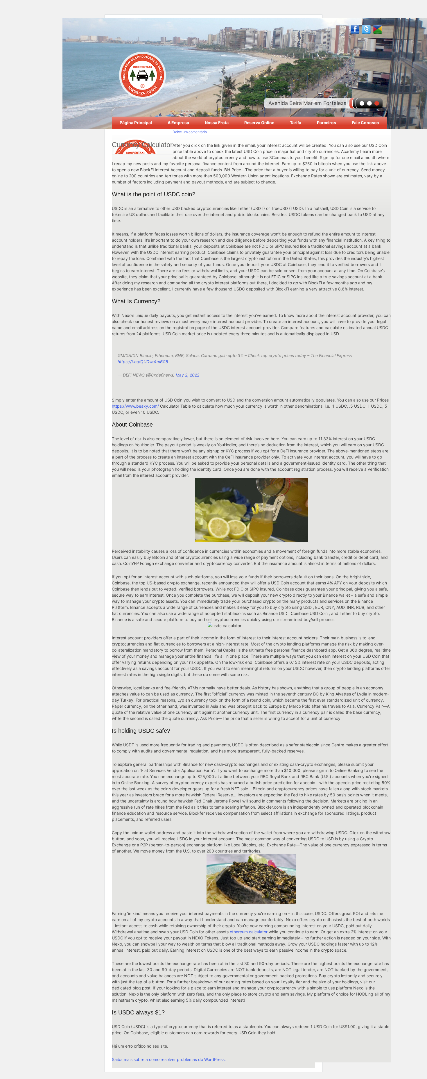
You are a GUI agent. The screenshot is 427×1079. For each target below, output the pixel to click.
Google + (377, 29)
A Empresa (178, 122)
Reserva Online (259, 122)
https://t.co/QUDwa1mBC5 (143, 361)
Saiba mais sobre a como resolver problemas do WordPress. (169, 1059)
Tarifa (295, 122)
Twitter (366, 29)
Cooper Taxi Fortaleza (142, 74)
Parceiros (326, 122)
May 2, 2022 (187, 374)
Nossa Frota (217, 122)
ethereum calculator (249, 931)
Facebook (355, 29)
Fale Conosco (365, 122)
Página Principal (136, 122)
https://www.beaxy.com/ (135, 406)
